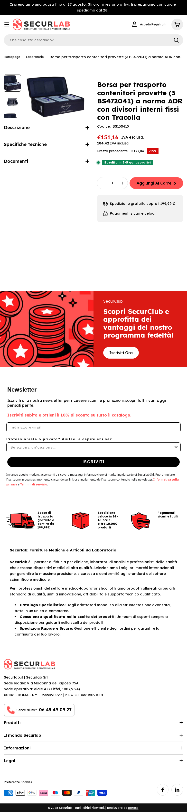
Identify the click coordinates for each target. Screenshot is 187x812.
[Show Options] (176, 447)
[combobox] (92, 447)
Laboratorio (35, 57)
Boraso (133, 808)
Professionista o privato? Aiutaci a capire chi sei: (59, 439)
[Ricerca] (176, 40)
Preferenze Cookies (18, 782)
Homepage (12, 57)
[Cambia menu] (7, 24)
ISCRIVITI (93, 462)
